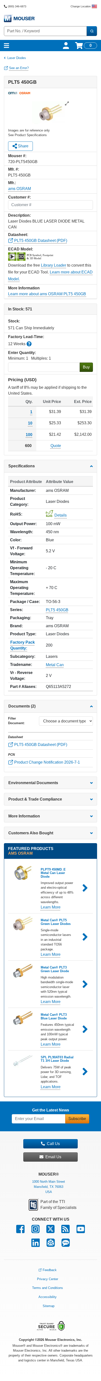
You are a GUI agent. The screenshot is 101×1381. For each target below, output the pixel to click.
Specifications (21, 466)
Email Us (53, 1157)
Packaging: (20, 618)
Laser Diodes (16, 58)
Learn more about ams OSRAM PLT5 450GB (47, 294)
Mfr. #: (13, 169)
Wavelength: (21, 532)
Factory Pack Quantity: (22, 645)
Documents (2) (22, 706)
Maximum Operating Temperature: (22, 588)
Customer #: (19, 197)
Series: (16, 610)
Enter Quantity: (22, 353)
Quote (55, 446)
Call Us (53, 1144)
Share (22, 146)
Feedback (50, 1270)
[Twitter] (50, 1231)
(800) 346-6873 (17, 6)
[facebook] (20, 1231)
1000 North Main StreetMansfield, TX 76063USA (48, 1187)
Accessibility (47, 1297)
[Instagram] (35, 1231)
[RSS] (65, 1231)
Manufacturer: (23, 490)
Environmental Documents (33, 783)
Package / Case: (25, 602)
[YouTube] (80, 1231)
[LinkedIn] (35, 1245)
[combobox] (45, 31)
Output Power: (23, 524)
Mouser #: (17, 156)
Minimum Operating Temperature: (22, 568)
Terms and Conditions (47, 1288)
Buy (86, 367)
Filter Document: (16, 721)
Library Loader (53, 265)
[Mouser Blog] (66, 1245)
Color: (16, 540)
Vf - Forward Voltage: (21, 551)
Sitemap (48, 1306)
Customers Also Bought (30, 833)
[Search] (92, 31)
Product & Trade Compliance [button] (35, 799)
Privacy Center (47, 1279)
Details (60, 515)
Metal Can (55, 664)
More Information (24, 816)
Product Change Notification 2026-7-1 (46, 762)
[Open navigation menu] (6, 45)
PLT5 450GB (57, 610)
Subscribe (77, 1119)
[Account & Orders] (66, 45)
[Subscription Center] (51, 1245)
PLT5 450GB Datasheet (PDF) (40, 240)
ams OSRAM (19, 189)
